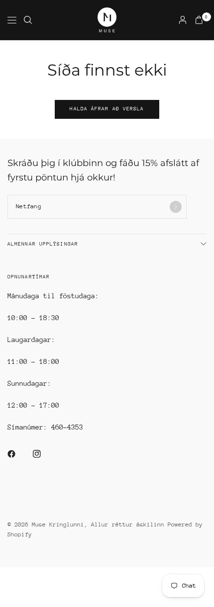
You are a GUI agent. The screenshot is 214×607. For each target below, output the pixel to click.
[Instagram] (44, 454)
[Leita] (28, 20)
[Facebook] (18, 454)
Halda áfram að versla (107, 109)
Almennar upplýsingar (42, 244)
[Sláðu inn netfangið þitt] (176, 207)
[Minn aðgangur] (183, 20)
